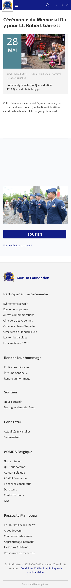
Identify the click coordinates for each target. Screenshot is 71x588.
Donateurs (10, 489)
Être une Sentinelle (16, 373)
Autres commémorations (18, 315)
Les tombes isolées (15, 337)
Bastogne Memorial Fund (19, 407)
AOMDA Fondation (15, 478)
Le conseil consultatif (17, 484)
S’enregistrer (67, 5)
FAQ (6, 501)
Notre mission (12, 461)
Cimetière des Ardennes (18, 320)
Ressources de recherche (19, 553)
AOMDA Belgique (14, 472)
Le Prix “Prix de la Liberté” (20, 525)
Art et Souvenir (13, 530)
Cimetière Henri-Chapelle (19, 326)
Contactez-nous (14, 495)
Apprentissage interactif (19, 542)
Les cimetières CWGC (16, 343)
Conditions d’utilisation (34, 568)
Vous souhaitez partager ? (17, 245)
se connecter (62, 5)
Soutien (10, 392)
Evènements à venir (15, 304)
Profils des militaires (16, 367)
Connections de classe (18, 536)
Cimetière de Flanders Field (20, 332)
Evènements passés (15, 309)
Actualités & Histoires (17, 431)
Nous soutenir (13, 402)
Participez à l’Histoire (17, 547)
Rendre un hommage (17, 378)
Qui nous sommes (15, 467)
